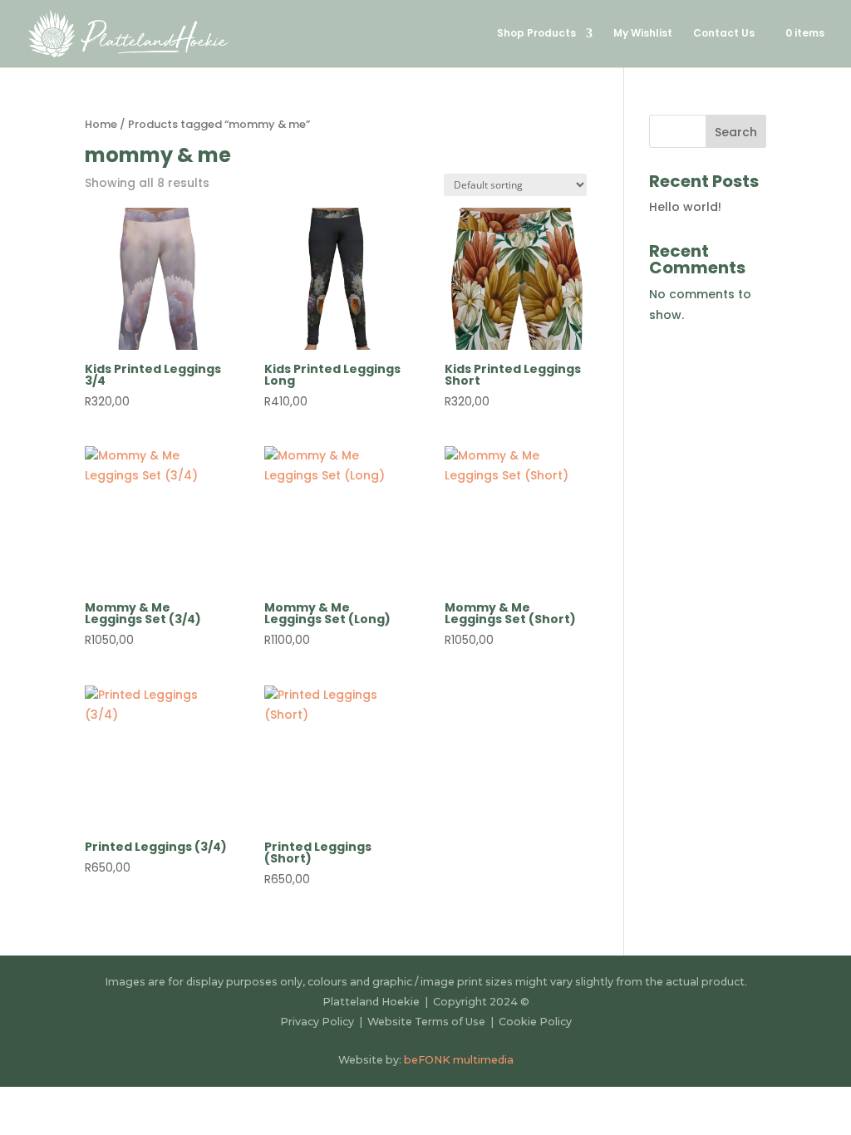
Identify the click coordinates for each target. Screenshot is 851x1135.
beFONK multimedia (459, 1060)
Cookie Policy (535, 1021)
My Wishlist (642, 33)
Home (101, 124)
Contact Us (724, 33)
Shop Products (536, 33)
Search (736, 132)
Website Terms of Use (427, 1021)
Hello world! (685, 207)
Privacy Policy (317, 1021)
